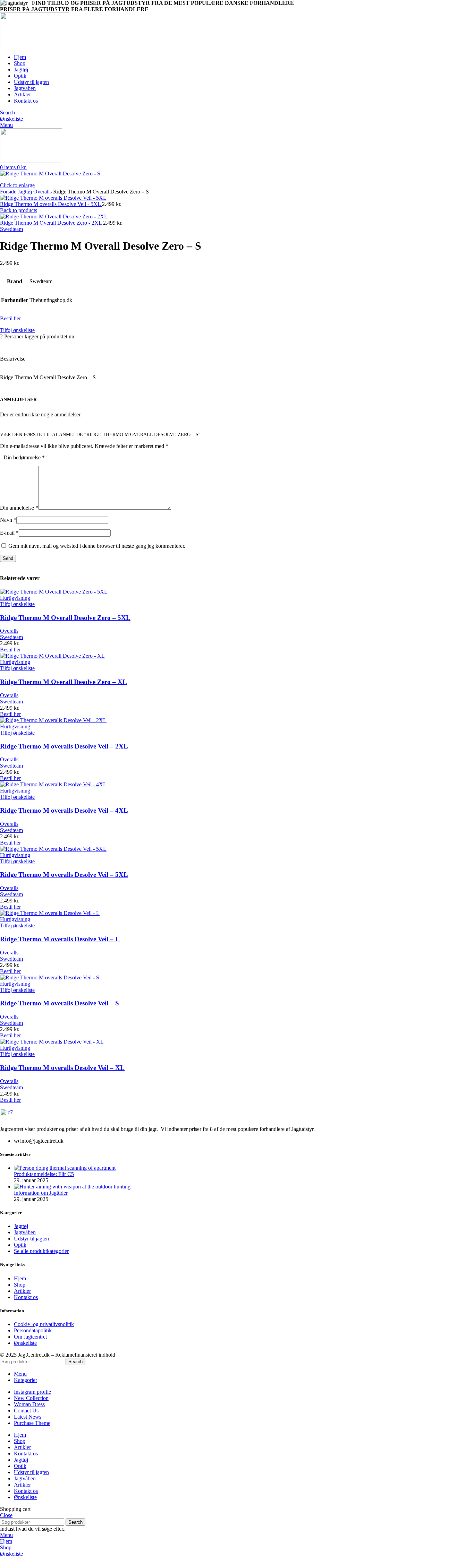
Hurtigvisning (15, 598)
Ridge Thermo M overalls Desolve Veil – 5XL (64, 874)
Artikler (22, 1291)
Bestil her (10, 318)
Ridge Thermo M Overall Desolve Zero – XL (63, 681)
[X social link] (14, 344)
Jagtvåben (25, 1232)
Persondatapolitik (33, 1330)
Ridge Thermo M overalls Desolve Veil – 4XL (64, 810)
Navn (8, 520)
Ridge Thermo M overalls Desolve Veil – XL (62, 1067)
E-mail (9, 533)
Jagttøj (25, 191)
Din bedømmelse (24, 457)
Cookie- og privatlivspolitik (44, 1324)
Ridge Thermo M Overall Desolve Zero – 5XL (65, 617)
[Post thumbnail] (65, 1168)
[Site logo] (34, 45)
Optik (20, 1245)
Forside (9, 191)
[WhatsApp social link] (38, 344)
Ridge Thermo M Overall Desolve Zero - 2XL (51, 223)
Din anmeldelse (19, 508)
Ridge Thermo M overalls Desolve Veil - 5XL (51, 204)
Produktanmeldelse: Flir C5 (44, 1174)
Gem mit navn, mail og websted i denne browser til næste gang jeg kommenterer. (96, 546)
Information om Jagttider (41, 1193)
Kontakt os (26, 1297)
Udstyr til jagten (31, 1239)
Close (6, 1515)
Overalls (43, 191)
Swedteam (11, 229)
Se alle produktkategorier (41, 1251)
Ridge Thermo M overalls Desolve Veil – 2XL (64, 746)
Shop (19, 1285)
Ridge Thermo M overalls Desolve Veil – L (60, 939)
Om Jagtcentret (30, 1337)
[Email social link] (22, 344)
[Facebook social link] (6, 344)
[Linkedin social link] (30, 344)
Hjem (20, 1278)
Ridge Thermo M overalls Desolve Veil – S (59, 1003)
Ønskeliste (25, 1343)
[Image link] (38, 1117)
